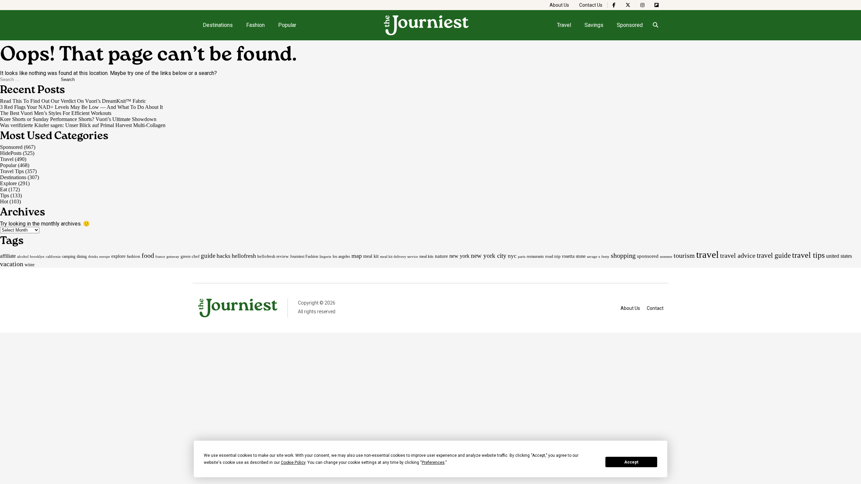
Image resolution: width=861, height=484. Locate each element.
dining (82, 256)
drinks (93, 256)
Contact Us (590, 5)
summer (666, 256)
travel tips (808, 255)
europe (104, 256)
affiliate (8, 256)
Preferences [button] (433, 462)
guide (208, 255)
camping (68, 256)
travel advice (737, 255)
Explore (8, 183)
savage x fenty (598, 256)
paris (521, 256)
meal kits (426, 256)
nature (441, 256)
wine (30, 264)
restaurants (535, 256)
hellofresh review (273, 256)
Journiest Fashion (304, 256)
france (160, 256)
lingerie (325, 256)
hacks (223, 255)
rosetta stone (574, 256)
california (53, 256)
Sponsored (630, 25)
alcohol (23, 256)
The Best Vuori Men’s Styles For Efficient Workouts (55, 113)
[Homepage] (426, 25)
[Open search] (655, 25)
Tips (4, 195)
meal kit (371, 256)
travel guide (774, 255)
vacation (11, 264)
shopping (623, 255)
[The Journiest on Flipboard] (656, 5)
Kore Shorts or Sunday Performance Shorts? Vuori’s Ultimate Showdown (78, 119)
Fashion (255, 25)
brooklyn (37, 256)
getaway (172, 256)
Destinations (218, 25)
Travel (564, 25)
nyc (512, 255)
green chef (190, 256)
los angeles (341, 256)
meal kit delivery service (399, 256)
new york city (489, 255)
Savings (594, 25)
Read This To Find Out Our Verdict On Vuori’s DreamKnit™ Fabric (73, 101)
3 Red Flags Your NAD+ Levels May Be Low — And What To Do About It (81, 107)
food (148, 255)
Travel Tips (12, 171)
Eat (3, 189)
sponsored (648, 256)
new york (459, 256)
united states (839, 256)
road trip (553, 256)
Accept (631, 462)
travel (707, 254)
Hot (4, 201)
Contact (655, 308)
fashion (133, 256)
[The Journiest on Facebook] (614, 5)
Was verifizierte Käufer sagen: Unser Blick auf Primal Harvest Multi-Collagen (82, 125)
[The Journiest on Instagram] (642, 5)
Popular (287, 25)
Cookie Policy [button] (293, 462)
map (356, 255)
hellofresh (244, 255)
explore (118, 256)
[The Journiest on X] (628, 5)
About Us (559, 5)
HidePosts (11, 153)
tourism (684, 255)
